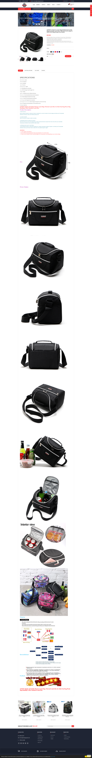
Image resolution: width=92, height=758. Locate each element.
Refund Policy (40, 738)
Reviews (43, 70)
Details (20, 70)
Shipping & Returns (28, 70)
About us (39, 742)
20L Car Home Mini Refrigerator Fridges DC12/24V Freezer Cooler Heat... (24, 716)
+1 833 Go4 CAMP (25, 1)
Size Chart (37, 70)
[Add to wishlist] (73, 56)
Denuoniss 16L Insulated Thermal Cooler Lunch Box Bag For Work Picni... (53, 716)
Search (65, 735)
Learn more (53, 756)
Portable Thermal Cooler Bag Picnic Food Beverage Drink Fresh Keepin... (39, 716)
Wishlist (52, 738)
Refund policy (66, 738)
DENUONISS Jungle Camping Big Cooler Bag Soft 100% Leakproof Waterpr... (67, 716)
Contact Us (40, 735)
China (52, 54)
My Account (53, 735)
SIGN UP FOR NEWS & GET (27, 726)
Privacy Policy (40, 740)
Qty (47, 56)
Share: (48, 48)
